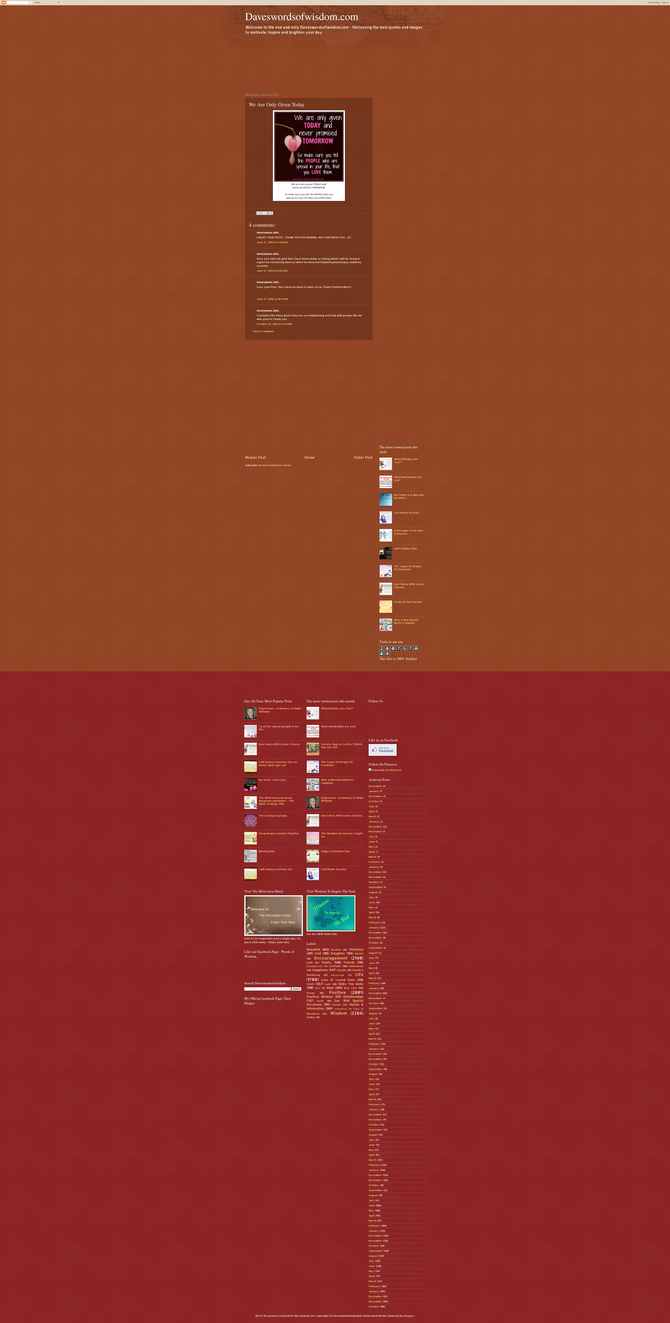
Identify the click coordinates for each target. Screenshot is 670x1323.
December (375, 786)
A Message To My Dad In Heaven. (408, 532)
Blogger (409, 1315)
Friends (349, 962)
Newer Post (255, 457)
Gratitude (335, 966)
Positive (337, 992)
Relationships (353, 996)
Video (356, 1009)
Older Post (363, 457)
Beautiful (313, 949)
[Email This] (258, 213)
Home (309, 457)
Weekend (313, 1013)
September (376, 887)
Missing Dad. (267, 851)
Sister (320, 1000)
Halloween (356, 966)
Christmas (356, 949)
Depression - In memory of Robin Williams (280, 710)
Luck (328, 984)
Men (317, 987)
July (371, 806)
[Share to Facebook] (268, 213)
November (375, 831)
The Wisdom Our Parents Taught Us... (342, 835)
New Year (350, 988)
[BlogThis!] (261, 213)
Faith (310, 962)
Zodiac (311, 1017)
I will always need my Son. (276, 869)
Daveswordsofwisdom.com (301, 16)
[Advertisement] (335, 63)
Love (310, 984)
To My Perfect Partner (408, 602)
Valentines (340, 1008)
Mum (330, 988)
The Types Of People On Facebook (408, 568)
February (374, 861)
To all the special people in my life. (279, 728)
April (372, 811)
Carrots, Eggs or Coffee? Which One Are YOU (341, 746)
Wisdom (338, 1013)
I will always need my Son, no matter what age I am (278, 763)
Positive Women (320, 996)
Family (326, 962)
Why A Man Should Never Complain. (406, 621)
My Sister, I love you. (272, 779)
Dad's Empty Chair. (406, 548)
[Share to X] (264, 213)
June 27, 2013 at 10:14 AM (272, 299)
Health (341, 970)
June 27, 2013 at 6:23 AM (272, 270)
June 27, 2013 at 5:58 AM (272, 242)
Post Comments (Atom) (276, 465)
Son (337, 1000)
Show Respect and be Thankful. (279, 833)
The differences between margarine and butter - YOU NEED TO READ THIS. (276, 801)
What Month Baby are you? (408, 478)
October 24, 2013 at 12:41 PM (274, 324)
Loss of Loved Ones (338, 980)
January (374, 791)
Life (359, 974)
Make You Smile (351, 984)
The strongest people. (273, 815)
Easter (359, 953)
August (373, 892)
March (372, 816)
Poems (311, 993)
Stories (336, 1004)
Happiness (320, 970)
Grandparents (315, 966)
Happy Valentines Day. (336, 851)
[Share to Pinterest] (271, 213)
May (371, 846)
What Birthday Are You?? (406, 460)
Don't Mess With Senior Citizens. (409, 585)
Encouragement (330, 958)
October (374, 801)
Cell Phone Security (406, 512)
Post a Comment (263, 331)
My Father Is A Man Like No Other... (409, 496)
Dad (318, 953)
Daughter (338, 953)
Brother (336, 949)
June (372, 841)
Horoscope (337, 974)
